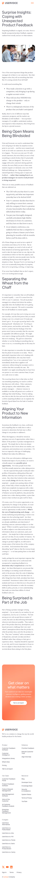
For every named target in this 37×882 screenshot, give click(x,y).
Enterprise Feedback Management (6, 811)
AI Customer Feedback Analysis (8, 805)
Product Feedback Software (8, 784)
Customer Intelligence (6, 754)
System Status (26, 794)
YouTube (24, 801)
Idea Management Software (8, 795)
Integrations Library (8, 758)
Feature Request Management (7, 790)
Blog (23, 779)
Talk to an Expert (18, 703)
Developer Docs (27, 782)
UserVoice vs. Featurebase (6, 828)
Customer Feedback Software (8, 749)
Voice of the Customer (6, 800)
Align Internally (26, 757)
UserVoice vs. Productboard (6, 847)
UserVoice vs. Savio (8, 843)
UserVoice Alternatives (6, 823)
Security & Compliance (26, 790)
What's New (6, 762)
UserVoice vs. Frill (7, 836)
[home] (10, 3)
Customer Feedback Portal (8, 779)
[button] (32, 3)
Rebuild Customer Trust (27, 752)
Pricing (4, 765)
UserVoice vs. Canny (8, 852)
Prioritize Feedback (28, 748)
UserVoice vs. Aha (8, 833)
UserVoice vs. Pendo (8, 840)
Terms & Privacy (27, 798)
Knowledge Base (27, 786)
